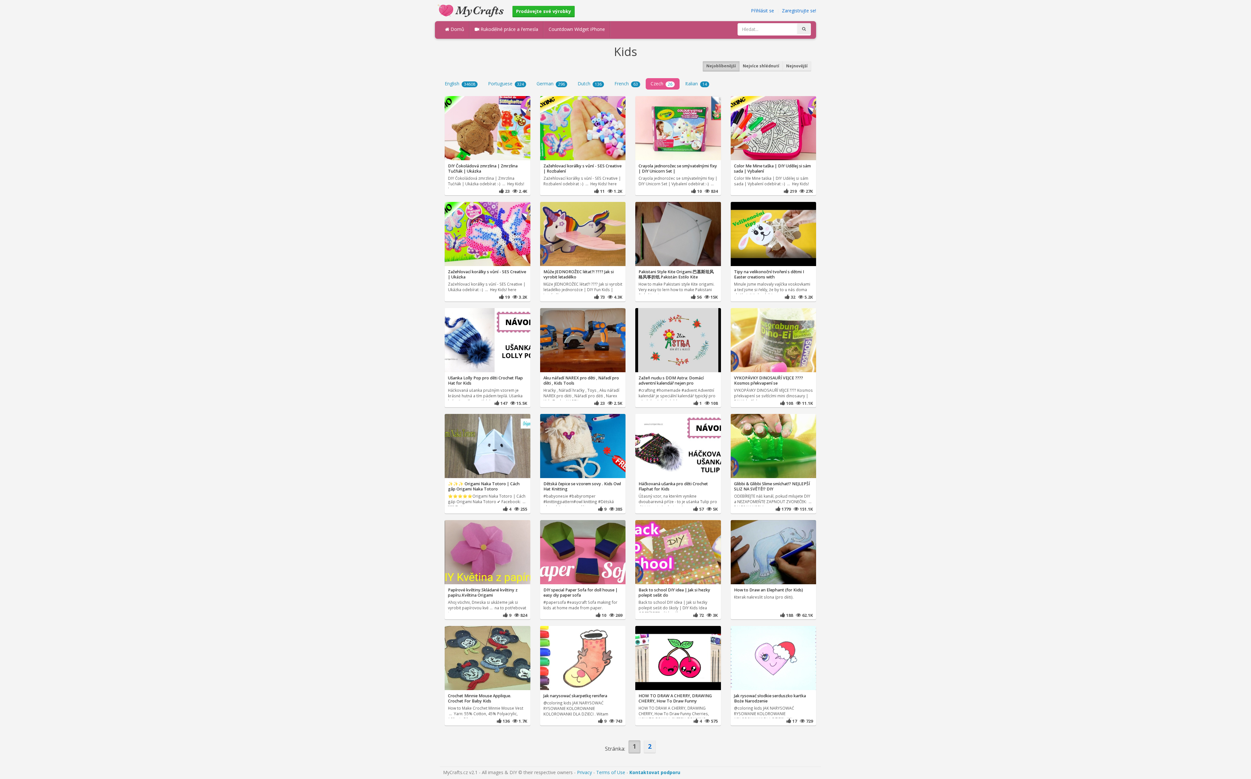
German (551, 83)
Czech (661, 83)
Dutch (590, 83)
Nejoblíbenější (721, 66)
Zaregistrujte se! (799, 10)
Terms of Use (610, 772)
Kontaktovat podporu (654, 772)
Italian (696, 83)
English (460, 83)
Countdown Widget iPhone (577, 29)
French (626, 83)
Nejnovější (797, 66)
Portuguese (506, 83)
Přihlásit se (762, 10)
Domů (456, 29)
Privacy (584, 772)
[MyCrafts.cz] (471, 10)
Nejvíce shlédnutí (761, 66)
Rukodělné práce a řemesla (508, 29)
